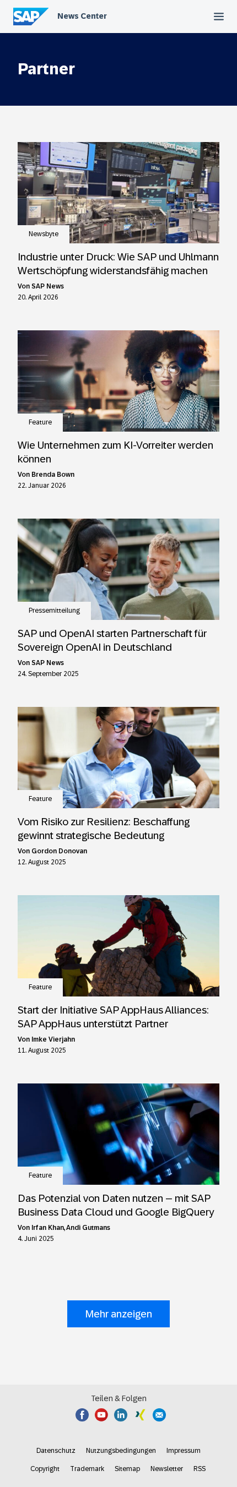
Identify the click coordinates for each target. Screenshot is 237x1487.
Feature (40, 422)
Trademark (87, 1469)
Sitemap (127, 1469)
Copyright (45, 1469)
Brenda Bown (52, 474)
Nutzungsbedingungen (121, 1451)
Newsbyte (43, 234)
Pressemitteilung (54, 610)
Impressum (183, 1451)
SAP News (47, 286)
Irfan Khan (47, 1228)
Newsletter (166, 1469)
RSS (199, 1469)
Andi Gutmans (88, 1228)
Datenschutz (56, 1451)
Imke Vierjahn (53, 1039)
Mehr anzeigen (118, 1314)
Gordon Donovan (59, 851)
